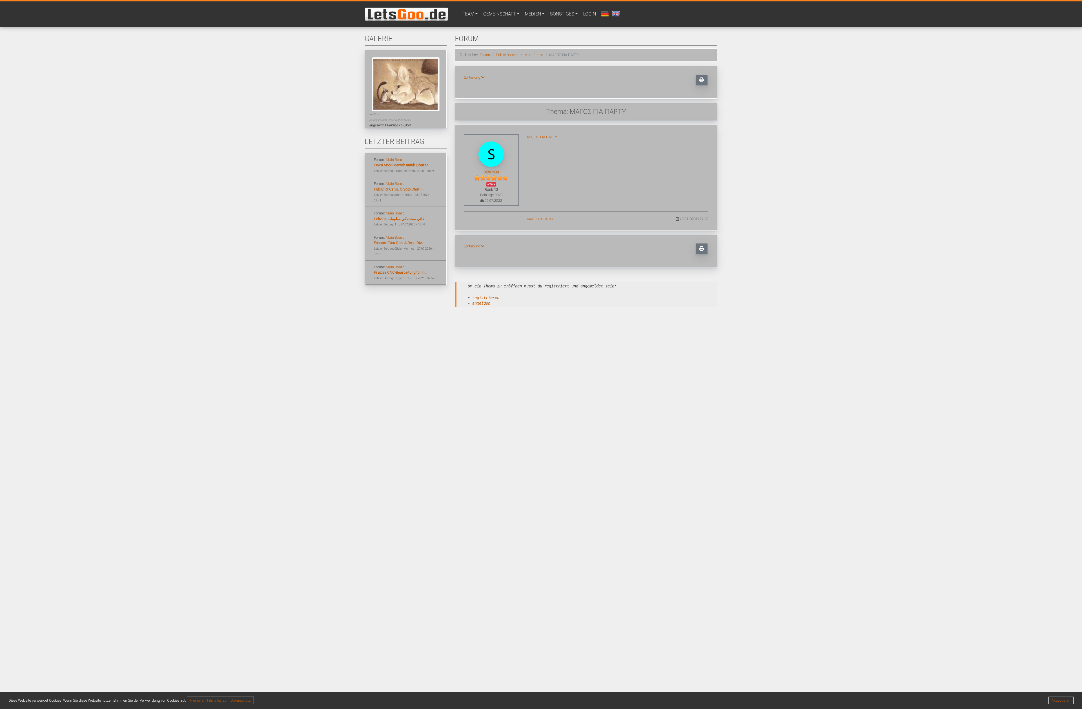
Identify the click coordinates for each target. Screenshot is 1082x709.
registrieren (485, 297)
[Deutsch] (604, 13)
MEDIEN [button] (533, 14)
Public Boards (507, 55)
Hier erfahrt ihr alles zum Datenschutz (220, 700)
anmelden (481, 303)
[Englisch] (615, 13)
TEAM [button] (468, 14)
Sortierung (472, 77)
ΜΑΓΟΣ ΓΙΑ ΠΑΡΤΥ (542, 137)
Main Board (395, 160)
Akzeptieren (1061, 700)
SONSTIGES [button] (562, 14)
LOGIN (589, 14)
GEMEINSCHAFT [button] (499, 14)
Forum (485, 55)
